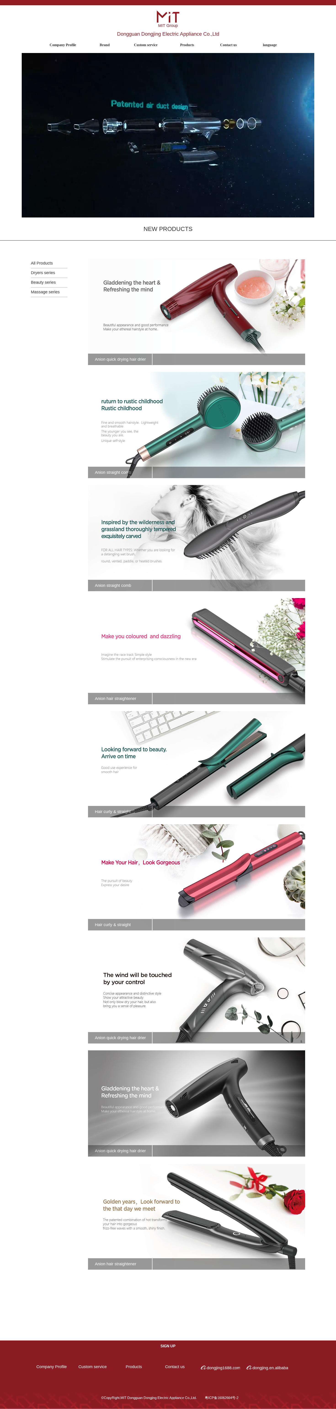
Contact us (175, 1366)
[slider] (167, 214)
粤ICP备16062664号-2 (221, 1398)
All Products (42, 263)
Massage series (45, 292)
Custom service (92, 1366)
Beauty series (43, 282)
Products (134, 1366)
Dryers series (43, 272)
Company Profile (63, 45)
